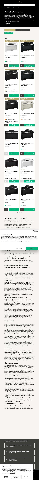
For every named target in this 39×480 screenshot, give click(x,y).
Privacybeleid (12, 473)
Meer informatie (13, 66)
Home (5, 7)
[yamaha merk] (7, 23)
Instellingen (18, 248)
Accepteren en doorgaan (16, 477)
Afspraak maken (9, 30)
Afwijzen (25, 476)
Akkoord (31, 248)
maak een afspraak (16, 20)
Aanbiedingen (9, 32)
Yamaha (7, 14)
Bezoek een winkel (7, 20)
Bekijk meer (19, 212)
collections (10, 7)
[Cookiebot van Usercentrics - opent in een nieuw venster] (33, 231)
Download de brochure (22, 30)
